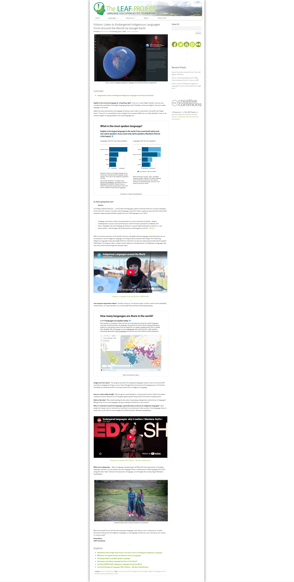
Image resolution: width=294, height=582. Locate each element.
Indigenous (151, 571)
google (145, 571)
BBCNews (152, 228)
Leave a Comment (132, 31)
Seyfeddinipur (109, 573)
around (120, 571)
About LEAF (162, 18)
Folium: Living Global (107, 571)
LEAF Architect (104, 31)
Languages (111, 18)
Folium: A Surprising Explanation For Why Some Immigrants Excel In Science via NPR (185, 79)
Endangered (134, 571)
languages (158, 571)
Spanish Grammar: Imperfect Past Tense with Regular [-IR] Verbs (186, 73)
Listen (163, 571)
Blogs (145, 18)
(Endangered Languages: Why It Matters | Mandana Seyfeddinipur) (130, 460)
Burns (124, 571)
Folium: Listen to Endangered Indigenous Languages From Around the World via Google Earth (186, 86)
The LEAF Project (147, 9)
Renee (103, 573)
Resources (129, 18)
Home (97, 18)
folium (140, 571)
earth (128, 571)
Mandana (97, 573)
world (116, 573)
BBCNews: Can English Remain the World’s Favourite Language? (119, 555)
